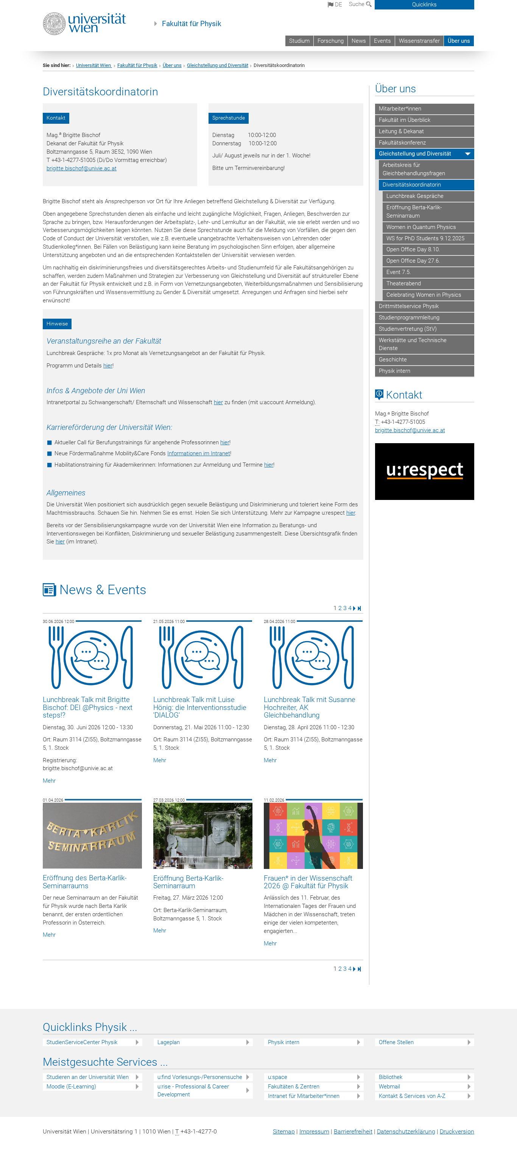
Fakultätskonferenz (402, 142)
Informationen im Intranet (198, 453)
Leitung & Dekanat (401, 131)
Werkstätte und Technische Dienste (413, 344)
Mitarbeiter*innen (400, 108)
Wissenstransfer (419, 40)
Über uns (459, 40)
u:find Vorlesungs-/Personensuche (199, 1077)
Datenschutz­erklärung (406, 1131)
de (337, 4)
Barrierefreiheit (353, 1131)
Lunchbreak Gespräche (415, 196)
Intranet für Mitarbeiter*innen (303, 1096)
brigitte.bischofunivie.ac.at (82, 168)
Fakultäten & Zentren (293, 1086)
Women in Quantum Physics (421, 227)
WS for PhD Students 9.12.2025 (425, 238)
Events (382, 40)
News (359, 40)
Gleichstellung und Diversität (217, 65)
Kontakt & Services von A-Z (412, 1096)
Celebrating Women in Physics (423, 294)
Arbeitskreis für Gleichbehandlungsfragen (414, 169)
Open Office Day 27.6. (413, 260)
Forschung (331, 40)
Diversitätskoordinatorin (412, 184)
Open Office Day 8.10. (413, 249)
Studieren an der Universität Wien (88, 1077)
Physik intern (394, 370)
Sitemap (284, 1131)
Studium (299, 40)
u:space (277, 1077)
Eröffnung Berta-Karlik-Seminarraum (414, 211)
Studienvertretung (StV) (408, 328)
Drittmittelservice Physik (409, 306)
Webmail (389, 1086)
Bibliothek (390, 1077)
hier (107, 365)
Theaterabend (403, 283)
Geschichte (393, 359)
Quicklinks (424, 4)
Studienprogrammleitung (409, 317)
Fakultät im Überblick (404, 120)
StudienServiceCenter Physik (82, 1042)
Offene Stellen (396, 1042)
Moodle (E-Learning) (71, 1086)
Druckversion (457, 1131)
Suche (357, 4)
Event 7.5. (398, 272)
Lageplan (168, 1042)
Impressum (314, 1131)
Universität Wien (94, 65)
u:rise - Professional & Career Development (193, 1090)
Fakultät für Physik (191, 24)
